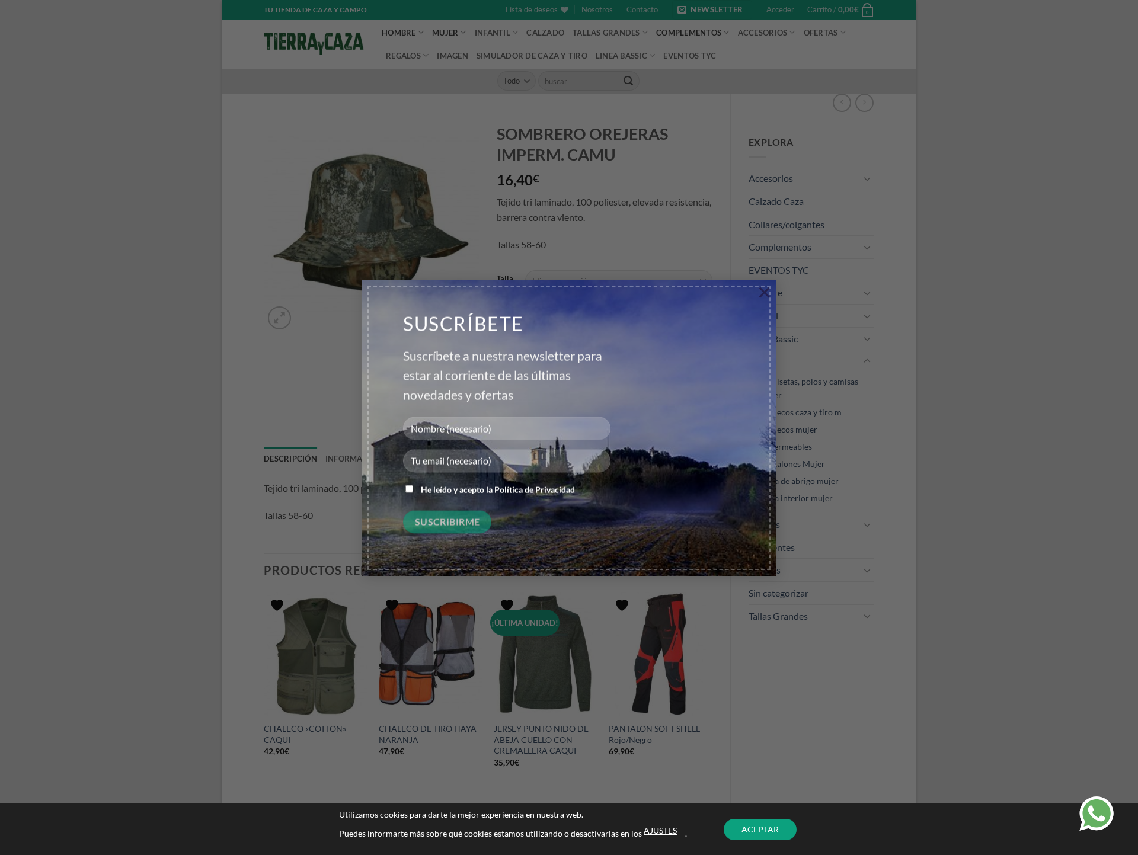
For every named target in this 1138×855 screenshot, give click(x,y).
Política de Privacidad (534, 487)
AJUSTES (660, 830)
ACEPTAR (760, 829)
